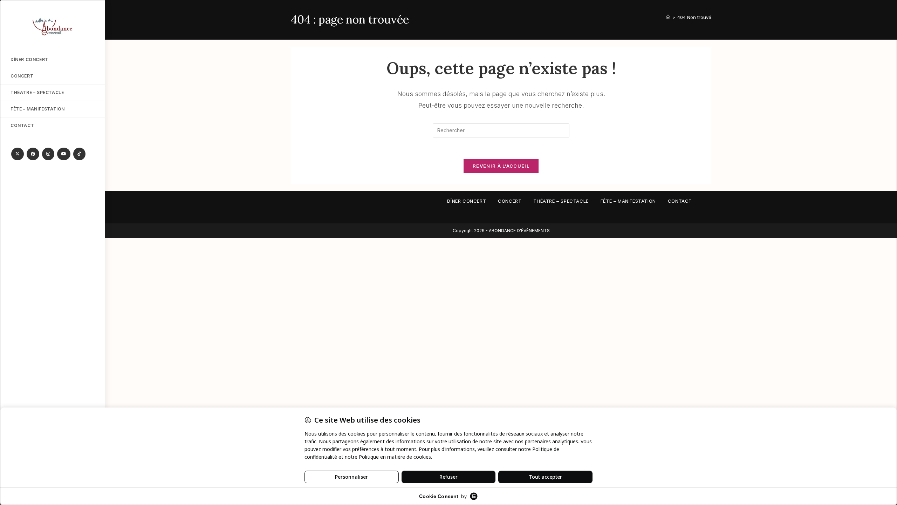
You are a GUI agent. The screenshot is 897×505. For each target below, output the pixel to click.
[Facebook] (33, 154)
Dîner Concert (466, 201)
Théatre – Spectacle (560, 201)
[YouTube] (63, 154)
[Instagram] (48, 154)
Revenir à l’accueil (501, 166)
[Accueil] (668, 17)
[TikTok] (79, 154)
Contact (680, 201)
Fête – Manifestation (628, 201)
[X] (17, 154)
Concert (509, 201)
